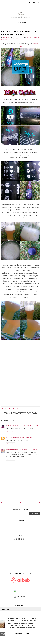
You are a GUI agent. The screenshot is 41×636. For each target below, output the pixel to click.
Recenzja (4, 39)
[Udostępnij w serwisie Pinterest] (17, 409)
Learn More (18, 633)
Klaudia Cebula (12, 449)
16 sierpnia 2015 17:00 (28, 437)
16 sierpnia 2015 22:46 (28, 449)
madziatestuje (12, 437)
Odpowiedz (10, 431)
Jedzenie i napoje (33, 37)
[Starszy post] (39, 502)
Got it (28, 633)
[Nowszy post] (1, 502)
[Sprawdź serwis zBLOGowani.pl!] (20, 591)
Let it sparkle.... (13, 425)
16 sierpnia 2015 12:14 (29, 425)
